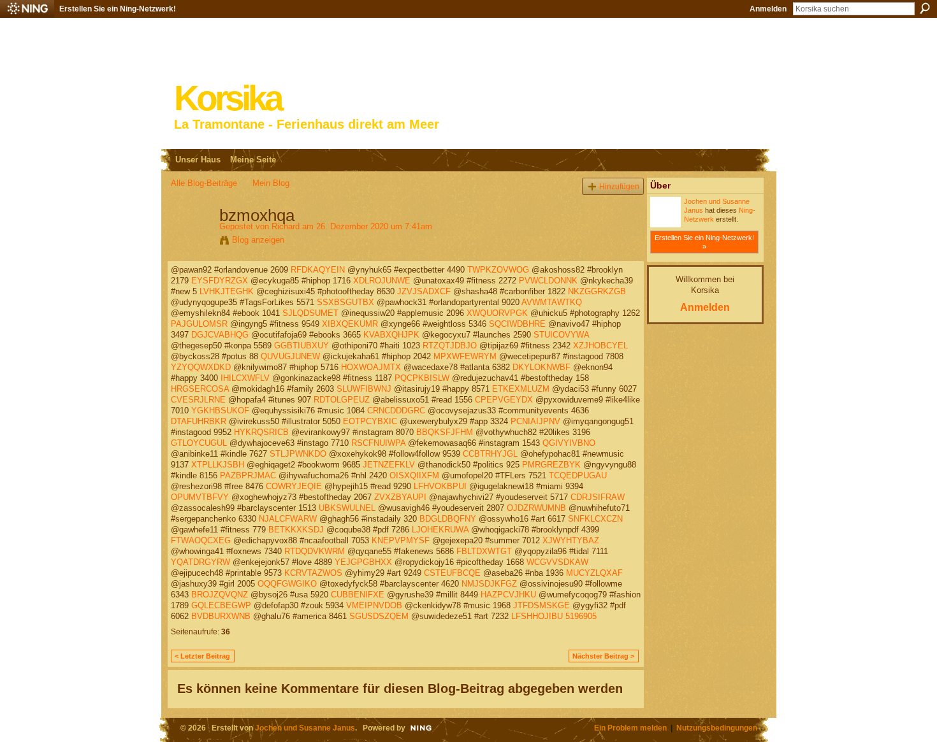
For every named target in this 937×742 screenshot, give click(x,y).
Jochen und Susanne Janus (305, 728)
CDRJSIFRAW (597, 497)
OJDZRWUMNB (536, 508)
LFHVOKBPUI (440, 486)
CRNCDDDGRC (396, 410)
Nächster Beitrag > (603, 656)
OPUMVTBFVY (200, 497)
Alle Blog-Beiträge (204, 183)
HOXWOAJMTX (371, 367)
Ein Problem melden (630, 728)
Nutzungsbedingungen (716, 728)
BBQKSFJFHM (444, 432)
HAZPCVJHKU (508, 594)
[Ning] (27, 9)
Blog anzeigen (258, 240)
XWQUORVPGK (497, 313)
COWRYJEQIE (294, 486)
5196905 (581, 616)
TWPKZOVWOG (498, 270)
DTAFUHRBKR (198, 421)
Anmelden (768, 8)
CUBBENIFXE (357, 594)
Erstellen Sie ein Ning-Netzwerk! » (704, 242)
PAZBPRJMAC (248, 475)
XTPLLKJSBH (217, 464)
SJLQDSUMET (310, 313)
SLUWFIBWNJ (364, 389)
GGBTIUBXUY (301, 345)
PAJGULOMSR (199, 324)
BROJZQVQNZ (219, 594)
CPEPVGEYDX (504, 399)
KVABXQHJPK (391, 334)
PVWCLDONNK (548, 280)
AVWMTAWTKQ (551, 302)
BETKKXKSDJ (296, 529)
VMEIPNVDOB (374, 605)
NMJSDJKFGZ (489, 584)
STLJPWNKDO (298, 454)
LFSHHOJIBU (537, 616)
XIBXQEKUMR (350, 324)
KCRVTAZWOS (313, 573)
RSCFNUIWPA (378, 443)
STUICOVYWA (561, 334)
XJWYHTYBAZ (570, 540)
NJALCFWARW (288, 519)
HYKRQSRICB (261, 432)
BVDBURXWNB (221, 616)
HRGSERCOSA (200, 389)
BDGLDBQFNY (447, 519)
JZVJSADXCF (424, 291)
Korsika (227, 98)
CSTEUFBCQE (452, 573)
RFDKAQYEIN (318, 270)
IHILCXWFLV (245, 378)
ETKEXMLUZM (520, 389)
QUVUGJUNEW (290, 356)
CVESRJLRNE (198, 399)
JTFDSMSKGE (541, 605)
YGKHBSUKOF (220, 410)
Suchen (925, 8)
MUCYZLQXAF (594, 573)
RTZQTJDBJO (450, 345)
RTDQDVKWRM (314, 551)
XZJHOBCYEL (600, 345)
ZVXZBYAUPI (400, 497)
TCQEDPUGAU (578, 475)
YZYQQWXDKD (201, 367)
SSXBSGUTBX (345, 302)
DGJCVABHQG (220, 334)
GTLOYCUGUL (199, 443)
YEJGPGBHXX (363, 562)
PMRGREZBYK (551, 464)
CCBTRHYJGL (490, 454)
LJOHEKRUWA (440, 529)
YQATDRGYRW (200, 562)
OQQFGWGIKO (287, 584)
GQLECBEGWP (221, 605)
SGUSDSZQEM (379, 616)
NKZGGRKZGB (597, 291)
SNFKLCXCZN (595, 519)
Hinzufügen (619, 186)
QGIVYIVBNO (568, 443)
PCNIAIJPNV (535, 421)
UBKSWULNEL (347, 508)
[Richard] (191, 242)
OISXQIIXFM (414, 475)
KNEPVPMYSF (401, 540)
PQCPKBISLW (422, 378)
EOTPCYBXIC (370, 421)
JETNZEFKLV (389, 464)
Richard (286, 226)
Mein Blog (270, 183)
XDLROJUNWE (381, 280)
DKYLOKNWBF (541, 367)
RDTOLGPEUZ (342, 399)
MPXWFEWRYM (465, 356)
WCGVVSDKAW (557, 562)
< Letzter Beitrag (202, 656)
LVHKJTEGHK (227, 291)
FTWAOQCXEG (201, 540)
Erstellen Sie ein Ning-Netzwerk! (117, 8)
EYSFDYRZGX (219, 280)
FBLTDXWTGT (484, 551)
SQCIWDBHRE (517, 324)
